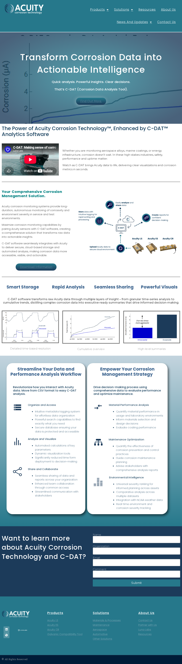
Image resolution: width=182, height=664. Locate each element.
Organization (101, 546)
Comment (99, 569)
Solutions (121, 9)
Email (96, 557)
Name (97, 534)
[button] (91, 101)
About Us (168, 9)
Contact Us (166, 22)
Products (97, 9)
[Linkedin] (6, 629)
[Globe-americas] (6, 635)
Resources (147, 9)
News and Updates (132, 22)
